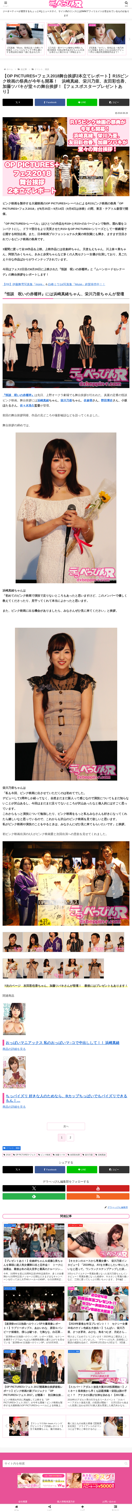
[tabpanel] (42, 38)
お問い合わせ (109, 1501)
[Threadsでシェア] (51, 1091)
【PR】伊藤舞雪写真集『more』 (24, 284)
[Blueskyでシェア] (80, 1082)
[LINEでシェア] (110, 1091)
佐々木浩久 (27, 405)
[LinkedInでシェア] (66, 1099)
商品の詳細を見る (14, 1049)
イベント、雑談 (13, 1148)
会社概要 (22, 1501)
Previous (2, 39)
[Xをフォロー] (34, 1188)
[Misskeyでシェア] (110, 1082)
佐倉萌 (88, 400)
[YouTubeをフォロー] (98, 1188)
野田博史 (107, 400)
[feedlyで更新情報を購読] (34, 1196)
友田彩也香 (75, 1155)
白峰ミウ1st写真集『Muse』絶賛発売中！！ (76, 284)
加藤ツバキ (60, 1155)
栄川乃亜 (66, 400)
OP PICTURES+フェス (26, 1155)
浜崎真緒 (43, 400)
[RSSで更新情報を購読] (98, 1196)
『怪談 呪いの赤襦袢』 (18, 395)
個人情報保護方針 (66, 1501)
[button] (114, 102)
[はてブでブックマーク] (80, 1091)
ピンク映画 (45, 1155)
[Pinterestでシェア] (36, 1099)
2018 (8, 1155)
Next (129, 39)
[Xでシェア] (22, 1082)
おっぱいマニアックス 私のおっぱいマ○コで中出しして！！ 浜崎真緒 (62, 1043)
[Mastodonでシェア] (51, 1082)
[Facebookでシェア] (22, 1091)
